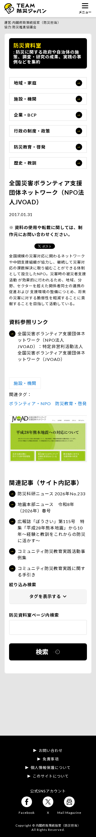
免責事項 (51, 759)
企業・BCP (25, 114)
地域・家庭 (25, 82)
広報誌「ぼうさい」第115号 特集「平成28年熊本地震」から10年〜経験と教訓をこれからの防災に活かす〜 (52, 531)
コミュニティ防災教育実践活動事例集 (51, 554)
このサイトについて (51, 776)
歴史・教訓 (25, 162)
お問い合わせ (51, 750)
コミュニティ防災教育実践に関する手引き (51, 571)
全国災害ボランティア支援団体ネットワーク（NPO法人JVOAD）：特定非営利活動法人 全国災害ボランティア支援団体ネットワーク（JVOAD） (51, 346)
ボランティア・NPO (30, 403)
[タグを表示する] (48, 596)
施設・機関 (25, 98)
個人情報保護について (51, 768)
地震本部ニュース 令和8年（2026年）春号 (46, 507)
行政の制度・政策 (32, 130)
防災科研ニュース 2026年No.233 (51, 493)
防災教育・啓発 (30, 146)
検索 (42, 652)
